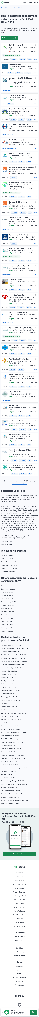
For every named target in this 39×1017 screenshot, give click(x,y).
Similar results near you (19, 484)
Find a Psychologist (19, 896)
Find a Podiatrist (19, 888)
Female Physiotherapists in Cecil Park (11, 674)
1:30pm (13, 243)
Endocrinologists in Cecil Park (9, 716)
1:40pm (13, 261)
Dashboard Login (19, 952)
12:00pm (27, 73)
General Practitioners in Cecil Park (11, 726)
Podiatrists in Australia (6, 7)
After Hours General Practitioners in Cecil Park (14, 648)
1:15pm (10, 104)
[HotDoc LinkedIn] (19, 996)
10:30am (14, 59)
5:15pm (13, 386)
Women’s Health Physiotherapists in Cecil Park (14, 800)
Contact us (19, 974)
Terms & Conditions (19, 977)
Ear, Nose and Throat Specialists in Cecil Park (14, 713)
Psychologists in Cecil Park (8, 774)
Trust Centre (19, 985)
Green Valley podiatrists (7, 621)
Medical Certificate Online (8, 558)
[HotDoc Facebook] (16, 996)
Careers (19, 970)
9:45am (30, 197)
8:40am (30, 416)
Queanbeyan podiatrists (8, 589)
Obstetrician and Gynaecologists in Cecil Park (14, 739)
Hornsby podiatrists (6, 608)
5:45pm (30, 386)
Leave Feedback (19, 926)
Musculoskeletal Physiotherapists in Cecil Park (14, 732)
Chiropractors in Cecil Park (8, 687)
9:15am (22, 197)
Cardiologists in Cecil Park (8, 684)
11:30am (10, 73)
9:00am (13, 197)
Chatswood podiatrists (7, 605)
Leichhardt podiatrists (7, 595)
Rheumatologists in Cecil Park (9, 787)
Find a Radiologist (19, 911)
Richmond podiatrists (7, 598)
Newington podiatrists (7, 611)
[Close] (2, 1012)
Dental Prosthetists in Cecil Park (10, 700)
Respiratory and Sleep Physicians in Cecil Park (14, 784)
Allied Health (19, 940)
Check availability (7, 90)
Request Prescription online (9, 562)
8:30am (21, 416)
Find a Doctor (19, 877)
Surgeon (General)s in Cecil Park (10, 797)
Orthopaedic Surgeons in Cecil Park (11, 748)
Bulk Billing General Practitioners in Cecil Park (14, 655)
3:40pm (21, 261)
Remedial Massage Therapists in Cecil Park (13, 781)
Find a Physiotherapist (19, 884)
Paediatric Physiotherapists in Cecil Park (12, 755)
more (35, 59)
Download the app (19, 854)
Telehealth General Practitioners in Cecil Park (14, 661)
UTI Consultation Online (8, 571)
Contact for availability (9, 148)
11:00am (22, 59)
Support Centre (19, 955)
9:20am (13, 354)
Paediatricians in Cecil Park (8, 752)
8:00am (13, 416)
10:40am (14, 212)
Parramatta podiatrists (7, 615)
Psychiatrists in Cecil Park (8, 771)
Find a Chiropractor (19, 892)
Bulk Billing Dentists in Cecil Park (10, 651)
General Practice (19, 936)
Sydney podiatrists (6, 586)
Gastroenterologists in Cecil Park (10, 723)
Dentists (19, 944)
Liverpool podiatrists (7, 624)
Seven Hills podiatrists (7, 618)
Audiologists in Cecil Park (8, 681)
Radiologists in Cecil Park (8, 777)
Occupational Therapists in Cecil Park (12, 742)
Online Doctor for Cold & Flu (9, 568)
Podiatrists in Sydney (7, 541)
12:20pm (30, 290)
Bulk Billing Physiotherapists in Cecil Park (13, 658)
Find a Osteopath (19, 903)
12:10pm (21, 290)
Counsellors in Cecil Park (8, 693)
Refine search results (9, 38)
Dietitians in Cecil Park (7, 710)
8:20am (13, 162)
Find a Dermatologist (20, 907)
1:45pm (22, 429)
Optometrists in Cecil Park (8, 745)
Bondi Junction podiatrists (8, 602)
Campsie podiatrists (6, 628)
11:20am (23, 212)
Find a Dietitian (19, 899)
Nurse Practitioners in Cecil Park (10, 735)
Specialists (19, 948)
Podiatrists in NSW (18, 7)
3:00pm (13, 177)
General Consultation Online (9, 565)
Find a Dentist (19, 880)
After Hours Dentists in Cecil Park (11, 645)
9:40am (21, 162)
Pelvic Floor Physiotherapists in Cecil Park (13, 758)
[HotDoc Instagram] (23, 996)
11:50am (19, 73)
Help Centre (20, 922)
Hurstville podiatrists (7, 631)
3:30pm (21, 445)
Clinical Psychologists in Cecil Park (11, 690)
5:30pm (21, 386)
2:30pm (29, 307)
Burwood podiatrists (7, 592)
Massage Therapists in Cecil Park (10, 729)
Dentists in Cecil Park (7, 703)
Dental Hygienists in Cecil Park (10, 697)
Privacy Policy (19, 981)
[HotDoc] (5, 2)
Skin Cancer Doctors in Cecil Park (10, 790)
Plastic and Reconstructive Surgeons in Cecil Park (15, 768)
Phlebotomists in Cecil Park (9, 761)
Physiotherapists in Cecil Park (9, 765)
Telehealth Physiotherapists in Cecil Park (12, 664)
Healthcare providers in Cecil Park (11, 803)
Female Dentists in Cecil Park (9, 671)
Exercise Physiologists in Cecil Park (11, 719)
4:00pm (30, 261)
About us (19, 966)
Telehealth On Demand (7, 555)
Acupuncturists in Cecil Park (9, 677)
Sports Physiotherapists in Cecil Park (11, 794)
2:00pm (21, 307)
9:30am (22, 354)
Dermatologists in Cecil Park (9, 706)
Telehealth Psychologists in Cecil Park (11, 668)
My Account (19, 918)
